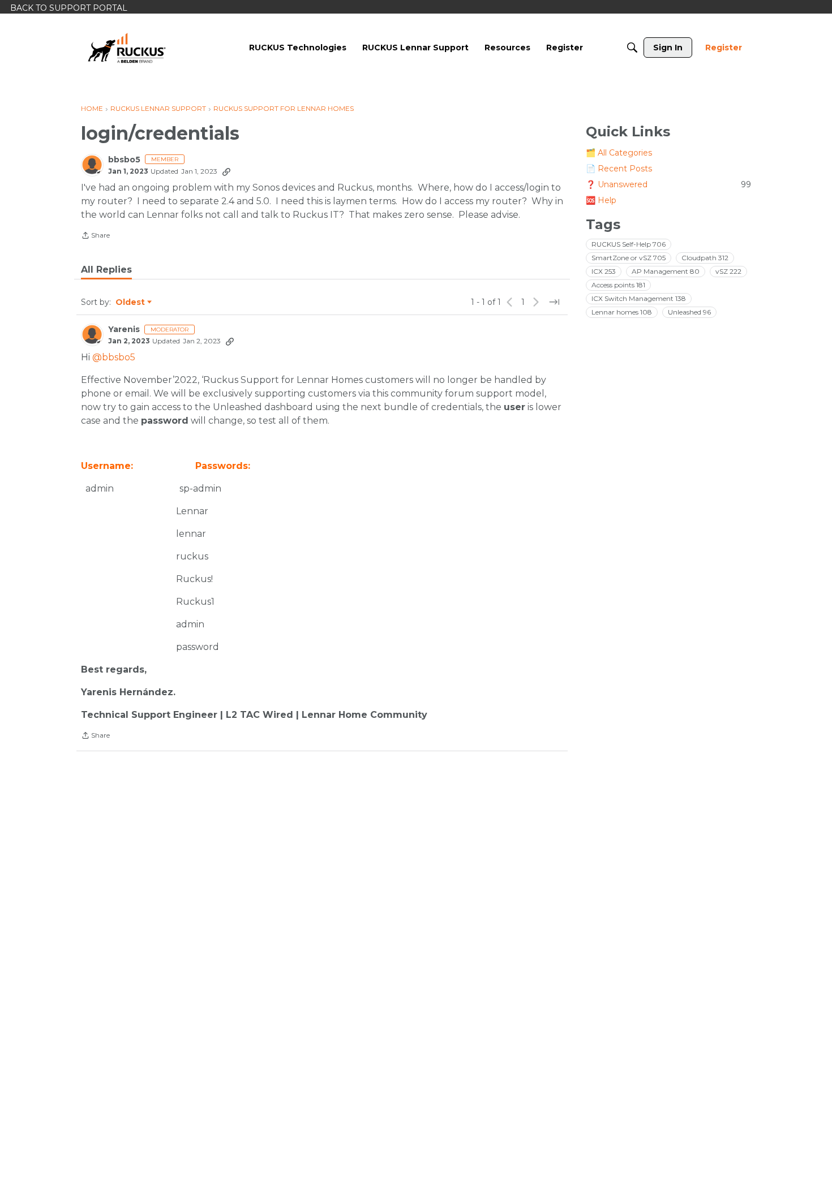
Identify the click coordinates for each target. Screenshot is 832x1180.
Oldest (130, 302)
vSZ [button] (728, 271)
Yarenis (124, 329)
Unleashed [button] (689, 312)
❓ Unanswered (668, 184)
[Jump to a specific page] (554, 302)
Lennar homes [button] (621, 312)
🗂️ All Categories (619, 153)
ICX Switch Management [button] (638, 298)
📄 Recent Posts (619, 168)
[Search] (632, 47)
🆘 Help (601, 200)
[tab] (106, 269)
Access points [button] (618, 285)
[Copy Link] (226, 171)
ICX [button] (603, 271)
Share (95, 236)
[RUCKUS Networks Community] (127, 47)
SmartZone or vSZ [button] (628, 257)
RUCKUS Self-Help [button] (628, 244)
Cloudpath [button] (704, 257)
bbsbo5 (124, 160)
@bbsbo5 (113, 357)
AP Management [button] (666, 271)
